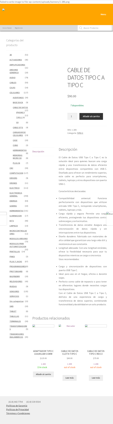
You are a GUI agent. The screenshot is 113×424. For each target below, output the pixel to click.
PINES (12, 256)
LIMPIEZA (14, 225)
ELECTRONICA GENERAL (16, 194)
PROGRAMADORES (18, 266)
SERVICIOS (14, 296)
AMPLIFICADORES (17, 64)
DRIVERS (13, 178)
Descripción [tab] (38, 151)
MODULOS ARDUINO (19, 238)
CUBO (15, 145)
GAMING (13, 206)
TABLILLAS (14, 316)
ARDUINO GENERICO (14, 71)
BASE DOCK (18, 102)
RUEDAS (13, 286)
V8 (17, 122)
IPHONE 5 (20, 112)
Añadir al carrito (91, 116)
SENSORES (14, 291)
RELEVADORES (16, 281)
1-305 (69, 359)
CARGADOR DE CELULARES (19, 134)
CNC (11, 168)
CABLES (13, 82)
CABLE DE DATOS (20, 107)
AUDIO (12, 77)
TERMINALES (15, 321)
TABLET (13, 311)
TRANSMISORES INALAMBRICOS (17, 335)
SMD (12, 306)
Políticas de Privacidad (17, 409)
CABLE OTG (18, 127)
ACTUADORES (16, 59)
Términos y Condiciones (18, 413)
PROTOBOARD (16, 271)
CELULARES (15, 92)
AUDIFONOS (18, 97)
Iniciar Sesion (7, 28)
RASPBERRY (15, 276)
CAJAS (12, 87)
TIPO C (80, 133)
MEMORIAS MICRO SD (17, 157)
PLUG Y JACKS (16, 261)
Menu (103, 14)
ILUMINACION (16, 215)
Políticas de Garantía (16, 405)
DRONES (13, 183)
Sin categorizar (17, 301)
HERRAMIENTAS (20, 150)
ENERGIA (13, 201)
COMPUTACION (16, 173)
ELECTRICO (15, 188)
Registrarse (19, 28)
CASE (15, 140)
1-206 (95, 359)
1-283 (43, 359)
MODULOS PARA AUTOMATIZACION (18, 245)
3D (11, 54)
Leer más (69, 377)
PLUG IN (16, 163)
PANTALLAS (15, 251)
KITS (12, 220)
